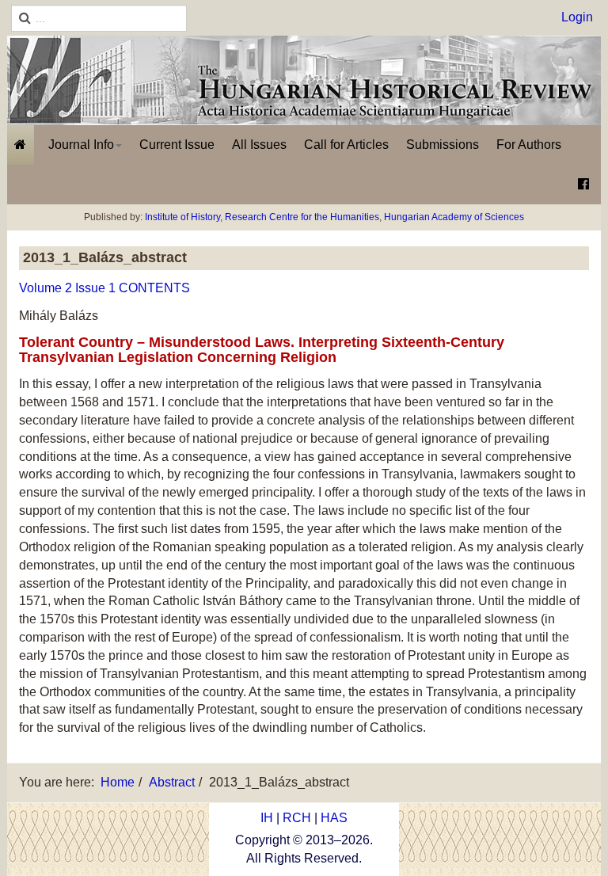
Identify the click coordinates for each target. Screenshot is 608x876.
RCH (297, 818)
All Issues (259, 144)
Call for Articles (346, 144)
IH (266, 818)
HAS (334, 818)
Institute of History (182, 217)
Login (577, 17)
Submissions (442, 144)
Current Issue (177, 144)
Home (118, 782)
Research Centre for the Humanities (302, 217)
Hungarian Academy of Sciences (454, 217)
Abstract (172, 782)
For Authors (528, 144)
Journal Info (81, 144)
